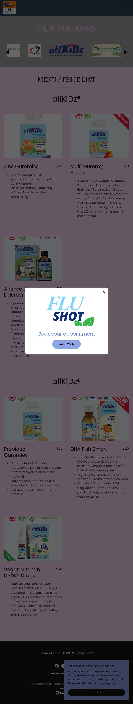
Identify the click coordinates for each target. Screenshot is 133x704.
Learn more (66, 344)
